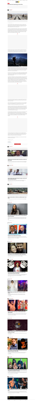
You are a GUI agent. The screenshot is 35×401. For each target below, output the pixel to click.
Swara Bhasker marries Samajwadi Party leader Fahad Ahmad (17, 254)
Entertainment (10, 357)
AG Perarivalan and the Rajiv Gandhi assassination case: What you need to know (17, 160)
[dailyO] (17, 2)
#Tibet (11, 142)
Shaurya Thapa (10, 259)
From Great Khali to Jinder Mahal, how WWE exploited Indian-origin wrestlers (17, 312)
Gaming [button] (18, 0)
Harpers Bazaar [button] (23, 0)
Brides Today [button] (27, 0)
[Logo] (9, 397)
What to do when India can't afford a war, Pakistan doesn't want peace (17, 197)
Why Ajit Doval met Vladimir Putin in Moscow (14, 235)
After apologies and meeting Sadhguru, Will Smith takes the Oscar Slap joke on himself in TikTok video (17, 351)
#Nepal (9, 142)
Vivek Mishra (10, 146)
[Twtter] (12, 397)
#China (8, 142)
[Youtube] (14, 397)
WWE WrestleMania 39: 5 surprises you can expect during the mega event (17, 390)
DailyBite (10, 202)
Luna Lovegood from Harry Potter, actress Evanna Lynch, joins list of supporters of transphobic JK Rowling (17, 370)
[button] (8, 23)
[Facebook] (13, 397)
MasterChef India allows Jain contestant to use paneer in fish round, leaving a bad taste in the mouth (16, 273)
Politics (8, 3)
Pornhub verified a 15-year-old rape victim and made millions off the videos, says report (17, 332)
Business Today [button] (13, 0)
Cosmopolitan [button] (20, 0)
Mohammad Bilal (10, 298)
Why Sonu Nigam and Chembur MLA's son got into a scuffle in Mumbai (16, 292)
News (9, 279)
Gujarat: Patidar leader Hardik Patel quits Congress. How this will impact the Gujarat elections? (17, 179)
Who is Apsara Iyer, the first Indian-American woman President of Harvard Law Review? (17, 216)
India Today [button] (16, 0)
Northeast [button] (10, 0)
